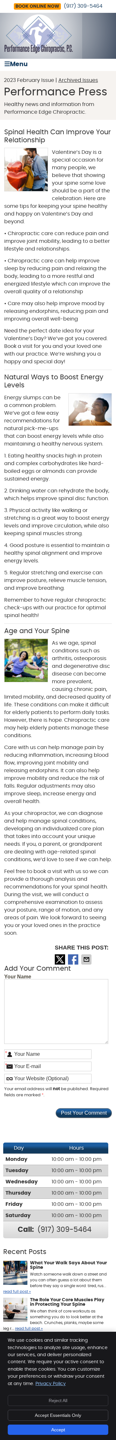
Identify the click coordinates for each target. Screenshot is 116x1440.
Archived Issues (78, 80)
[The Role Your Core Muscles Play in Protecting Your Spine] (15, 1310)
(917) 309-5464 (83, 6)
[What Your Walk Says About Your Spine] (15, 1273)
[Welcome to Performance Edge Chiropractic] (39, 51)
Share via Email (87, 959)
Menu (19, 64)
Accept (58, 1429)
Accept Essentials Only (58, 1415)
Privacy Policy (50, 1384)
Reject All (58, 1400)
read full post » (17, 1292)
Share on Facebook (74, 959)
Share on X (60, 959)
